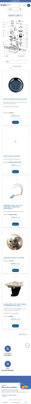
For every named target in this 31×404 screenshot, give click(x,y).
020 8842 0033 (15, 1)
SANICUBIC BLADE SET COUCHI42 (13, 258)
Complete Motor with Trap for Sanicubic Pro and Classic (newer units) (15, 304)
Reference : (5, 112)
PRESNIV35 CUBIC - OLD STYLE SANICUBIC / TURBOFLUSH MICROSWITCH (12, 207)
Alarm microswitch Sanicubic (11, 156)
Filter (7, 61)
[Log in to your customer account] (19, 5)
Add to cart (15, 122)
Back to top (23, 334)
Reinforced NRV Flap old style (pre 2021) (15, 99)
